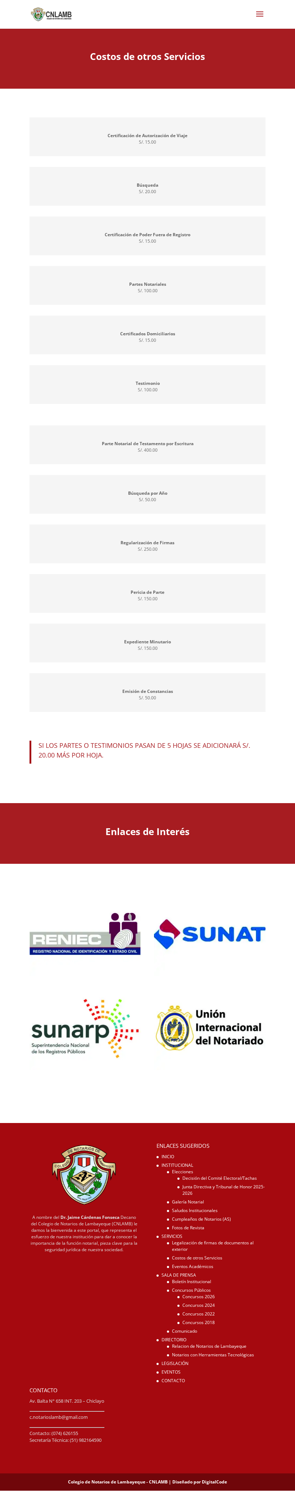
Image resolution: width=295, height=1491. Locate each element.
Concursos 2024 (198, 1305)
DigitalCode (214, 1482)
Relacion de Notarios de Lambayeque (209, 1346)
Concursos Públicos (191, 1290)
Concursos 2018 (198, 1322)
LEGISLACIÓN (175, 1363)
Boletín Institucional (191, 1281)
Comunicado (184, 1331)
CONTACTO (173, 1381)
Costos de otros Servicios (197, 1258)
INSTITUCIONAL (177, 1165)
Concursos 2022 (198, 1314)
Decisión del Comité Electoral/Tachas (219, 1178)
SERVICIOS (172, 1236)
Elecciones (182, 1172)
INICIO (168, 1157)
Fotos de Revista (188, 1228)
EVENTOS (171, 1372)
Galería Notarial (188, 1202)
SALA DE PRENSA (179, 1275)
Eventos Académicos (192, 1266)
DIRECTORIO (174, 1340)
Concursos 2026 (198, 1297)
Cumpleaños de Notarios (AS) (201, 1219)
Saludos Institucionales (195, 1210)
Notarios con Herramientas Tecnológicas (213, 1355)
